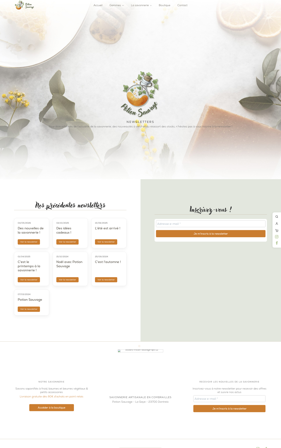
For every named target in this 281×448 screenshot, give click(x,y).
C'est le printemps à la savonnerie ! (29, 266)
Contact (182, 5)
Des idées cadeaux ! (63, 230)
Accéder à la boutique (51, 407)
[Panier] (276, 230)
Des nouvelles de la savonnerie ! (31, 230)
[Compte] (276, 223)
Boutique (164, 5)
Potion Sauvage (30, 299)
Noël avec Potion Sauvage (69, 264)
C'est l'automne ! (108, 262)
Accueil (98, 5)
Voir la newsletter (28, 241)
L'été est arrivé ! (107, 228)
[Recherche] (276, 216)
